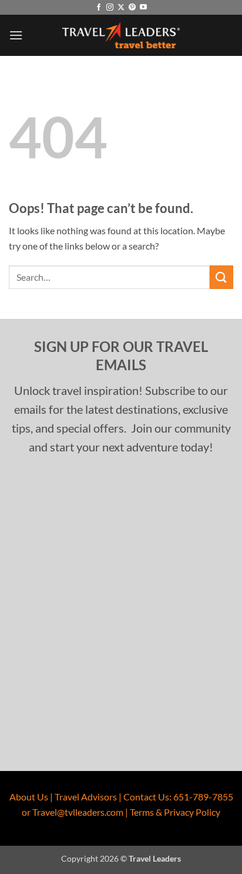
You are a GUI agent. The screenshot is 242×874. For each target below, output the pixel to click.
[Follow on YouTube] (143, 8)
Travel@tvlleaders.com (77, 811)
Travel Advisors (86, 796)
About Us (28, 796)
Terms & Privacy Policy (175, 811)
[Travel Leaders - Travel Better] (121, 35)
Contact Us (146, 796)
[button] (16, 35)
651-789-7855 (203, 796)
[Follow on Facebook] (98, 8)
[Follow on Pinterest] (132, 8)
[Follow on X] (121, 8)
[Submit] (221, 276)
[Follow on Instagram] (109, 8)
